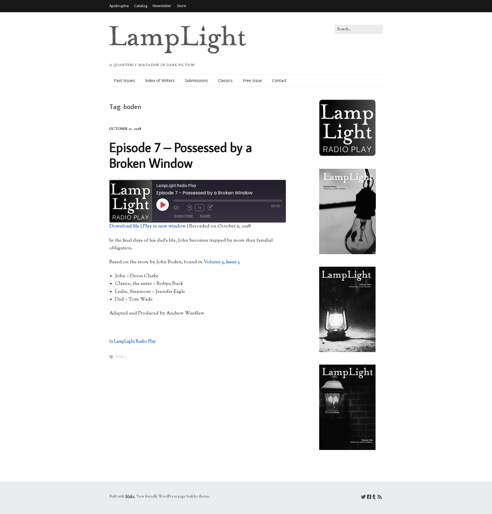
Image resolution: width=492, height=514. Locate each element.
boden (121, 357)
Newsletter (162, 5)
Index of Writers (160, 80)
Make (130, 496)
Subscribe (183, 216)
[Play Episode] (162, 204)
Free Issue (252, 80)
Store (181, 5)
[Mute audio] (178, 207)
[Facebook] (369, 497)
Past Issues (124, 80)
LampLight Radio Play (135, 342)
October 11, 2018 (125, 128)
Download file (124, 226)
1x (200, 207)
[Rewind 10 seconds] (189, 207)
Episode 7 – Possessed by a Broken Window (180, 155)
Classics (225, 80)
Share (205, 216)
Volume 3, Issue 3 (222, 262)
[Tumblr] (374, 497)
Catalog (140, 5)
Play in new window (164, 226)
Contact (279, 80)
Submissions (196, 80)
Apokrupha (119, 5)
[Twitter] (363, 497)
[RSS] (380, 497)
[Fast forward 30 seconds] (212, 207)
